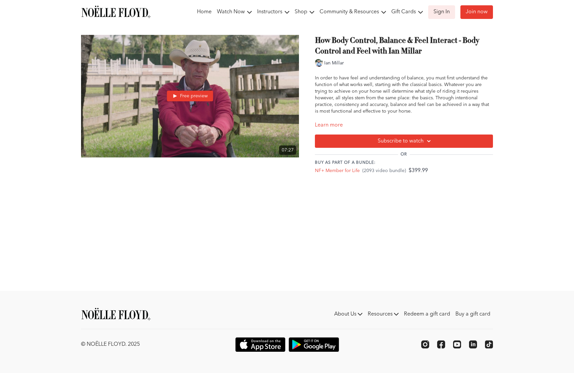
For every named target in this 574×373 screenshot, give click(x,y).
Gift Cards (404, 12)
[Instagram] (425, 344)
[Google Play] (313, 344)
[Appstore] (260, 344)
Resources (381, 314)
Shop (302, 12)
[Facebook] (441, 344)
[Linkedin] (473, 344)
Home (204, 12)
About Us (346, 314)
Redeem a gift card (427, 314)
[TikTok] (489, 344)
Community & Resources (350, 12)
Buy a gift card (472, 314)
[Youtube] (457, 344)
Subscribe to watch (401, 141)
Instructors (270, 12)
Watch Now (231, 12)
